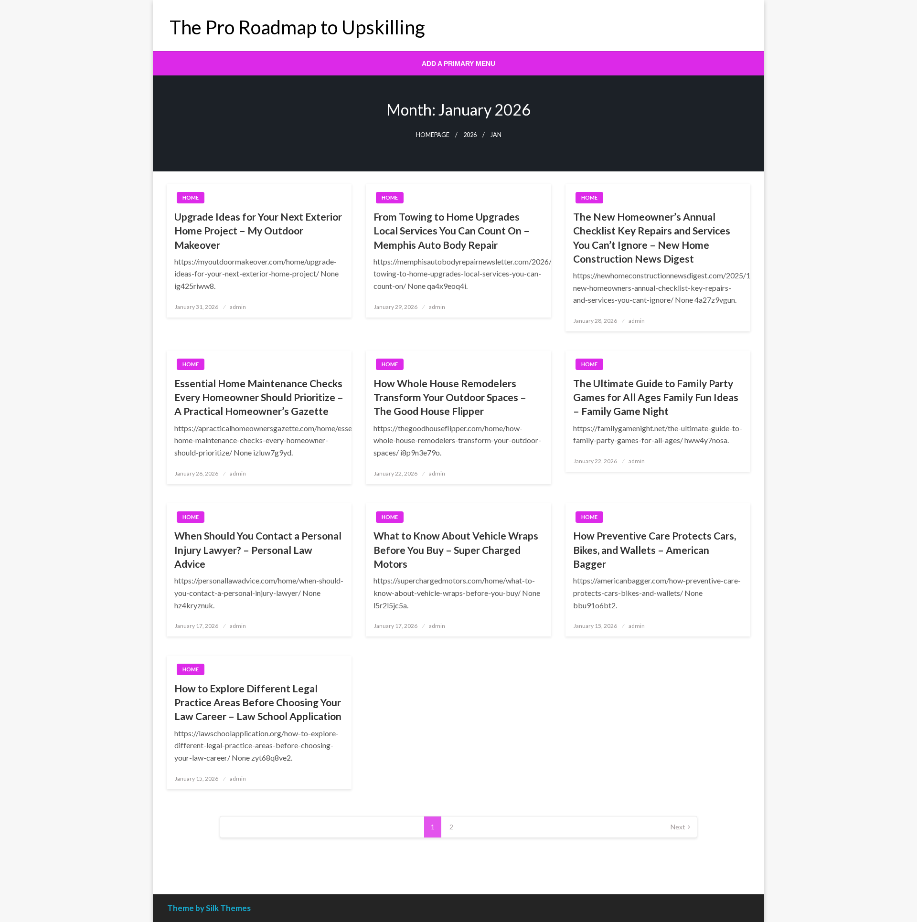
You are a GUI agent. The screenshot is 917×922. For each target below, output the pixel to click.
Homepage (432, 134)
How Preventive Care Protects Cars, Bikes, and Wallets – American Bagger (654, 550)
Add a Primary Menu (458, 63)
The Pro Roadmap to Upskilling (297, 27)
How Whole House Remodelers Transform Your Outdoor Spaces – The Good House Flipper (449, 397)
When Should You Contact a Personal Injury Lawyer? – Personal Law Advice (257, 550)
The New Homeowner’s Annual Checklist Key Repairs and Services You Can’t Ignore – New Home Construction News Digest (651, 238)
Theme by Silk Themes (209, 908)
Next (678, 827)
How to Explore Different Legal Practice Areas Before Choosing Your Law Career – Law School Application (257, 702)
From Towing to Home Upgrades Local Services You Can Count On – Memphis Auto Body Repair (451, 231)
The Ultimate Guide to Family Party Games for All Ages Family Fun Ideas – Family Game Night (655, 397)
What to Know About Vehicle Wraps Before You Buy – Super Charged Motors (455, 550)
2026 (470, 134)
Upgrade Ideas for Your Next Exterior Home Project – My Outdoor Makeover (258, 231)
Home (190, 197)
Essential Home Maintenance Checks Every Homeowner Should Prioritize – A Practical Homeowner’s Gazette (258, 397)
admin (238, 306)
